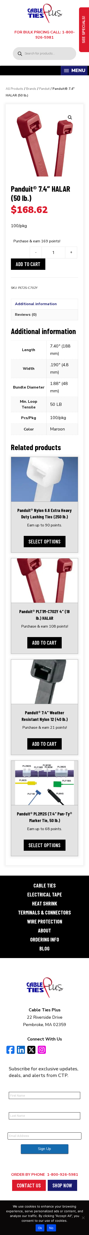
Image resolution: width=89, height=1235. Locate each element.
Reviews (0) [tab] (26, 314)
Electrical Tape (44, 894)
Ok (40, 1228)
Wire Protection (44, 921)
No (51, 1228)
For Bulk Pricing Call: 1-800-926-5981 (44, 35)
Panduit (44, 89)
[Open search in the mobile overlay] (44, 53)
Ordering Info (44, 939)
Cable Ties (44, 885)
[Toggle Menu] (66, 70)
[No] (83, 1217)
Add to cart (28, 264)
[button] (70, 117)
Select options (44, 541)
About (44, 930)
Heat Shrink (44, 903)
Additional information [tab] (36, 304)
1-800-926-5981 (44, 1174)
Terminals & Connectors (44, 912)
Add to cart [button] (44, 642)
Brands (31, 89)
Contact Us (29, 1185)
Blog (44, 948)
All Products (14, 89)
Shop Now (62, 1185)
